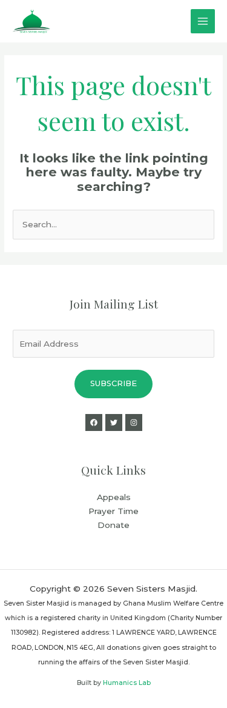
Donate (113, 525)
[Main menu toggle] (203, 21)
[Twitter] (113, 422)
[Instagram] (133, 422)
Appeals (114, 497)
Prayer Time (113, 511)
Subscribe (113, 383)
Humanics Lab (127, 683)
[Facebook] (93, 422)
